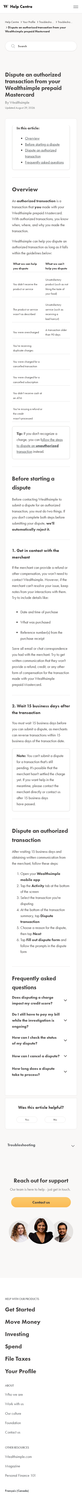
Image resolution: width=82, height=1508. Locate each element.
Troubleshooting (48, 22)
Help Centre (12, 22)
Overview (32, 138)
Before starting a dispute (42, 144)
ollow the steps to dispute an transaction (40, 445)
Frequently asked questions (44, 162)
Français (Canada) (17, 1491)
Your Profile (29, 22)
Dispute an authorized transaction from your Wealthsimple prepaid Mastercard (35, 29)
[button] (26, 1120)
